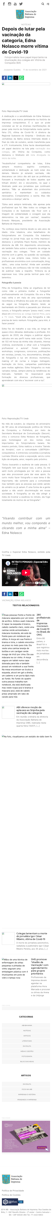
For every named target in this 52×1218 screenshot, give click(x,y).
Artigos (27, 1036)
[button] (4, 78)
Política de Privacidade (13, 1190)
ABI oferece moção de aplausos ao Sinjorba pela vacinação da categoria (30, 710)
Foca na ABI (27, 1089)
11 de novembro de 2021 (35, 69)
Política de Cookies (11, 1195)
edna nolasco (23, 600)
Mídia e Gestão (27, 1051)
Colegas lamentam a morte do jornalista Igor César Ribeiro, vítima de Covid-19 (31, 936)
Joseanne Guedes (12, 69)
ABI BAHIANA (27, 1025)
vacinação (7, 600)
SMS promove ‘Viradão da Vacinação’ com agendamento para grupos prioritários (39, 966)
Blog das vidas (27, 1061)
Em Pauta (27, 1084)
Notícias (26, 24)
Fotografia (27, 1056)
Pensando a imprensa (27, 1100)
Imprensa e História (27, 1094)
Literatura (27, 1041)
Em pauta (27, 1046)
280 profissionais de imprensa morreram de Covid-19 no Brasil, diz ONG (43, 624)
